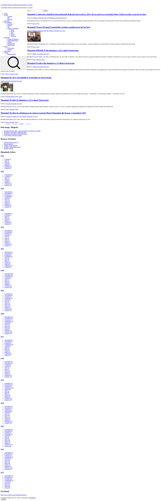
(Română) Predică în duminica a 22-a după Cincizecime (25, 100)
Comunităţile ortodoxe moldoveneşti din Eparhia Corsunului (17, 5)
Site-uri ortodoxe (8, 144)
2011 (2, 472)
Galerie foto (7, 51)
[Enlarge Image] (41, 41)
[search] (14, 63)
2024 (2, 188)
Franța (12, 30)
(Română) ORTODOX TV (11, 142)
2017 (2, 337)
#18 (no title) (10, 48)
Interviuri (9, 19)
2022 (2, 227)
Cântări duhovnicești (12, 40)
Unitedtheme (32, 497)
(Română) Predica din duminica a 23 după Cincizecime (51, 63)
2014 (2, 403)
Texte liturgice (11, 43)
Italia (12, 33)
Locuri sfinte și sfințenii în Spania (13, 135)
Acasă (5, 13)
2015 (2, 380)
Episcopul (10, 24)
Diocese (9, 25)
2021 (2, 249)
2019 (2, 290)
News (34, 23)
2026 (2, 156)
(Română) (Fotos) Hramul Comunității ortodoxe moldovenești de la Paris (58, 27)
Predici (6, 46)
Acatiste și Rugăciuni (13, 39)
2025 (2, 171)
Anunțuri (9, 16)
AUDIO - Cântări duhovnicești (12, 147)
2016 (2, 358)
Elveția (12, 31)
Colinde (9, 42)
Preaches (38, 59)
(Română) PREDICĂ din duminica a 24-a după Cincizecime (53, 50)
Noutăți (6, 15)
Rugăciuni (6, 37)
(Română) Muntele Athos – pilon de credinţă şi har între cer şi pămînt (22, 131)
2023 (2, 210)
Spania (12, 34)
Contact (6, 52)
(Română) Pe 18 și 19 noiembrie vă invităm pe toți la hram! (26, 77)
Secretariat (7, 21)
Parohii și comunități (12, 28)
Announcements (10, 96)
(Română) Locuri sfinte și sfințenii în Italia (15, 132)
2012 (2, 449)
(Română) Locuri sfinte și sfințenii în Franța (15, 134)
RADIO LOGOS (8, 148)
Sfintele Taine (11, 45)
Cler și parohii (7, 22)
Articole (9, 49)
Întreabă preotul (11, 54)
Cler (8, 27)
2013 (2, 426)
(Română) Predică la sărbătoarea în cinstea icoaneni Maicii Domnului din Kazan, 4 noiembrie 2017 (43, 113)
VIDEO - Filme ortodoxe (10, 145)
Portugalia (13, 36)
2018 (2, 314)
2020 (2, 270)
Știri (8, 18)
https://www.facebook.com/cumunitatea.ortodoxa (14, 495)
